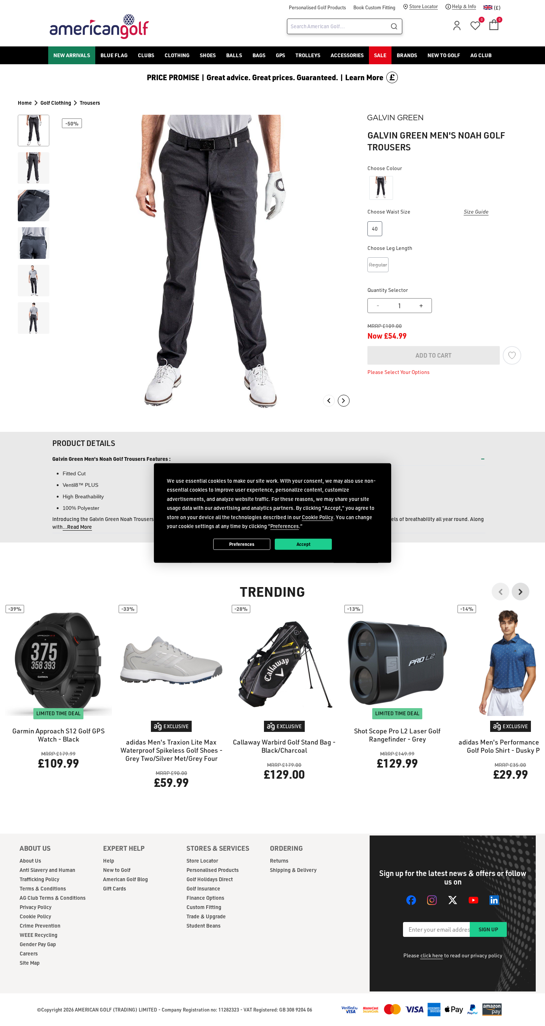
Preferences (241, 544)
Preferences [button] (284, 526)
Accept (303, 544)
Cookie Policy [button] (317, 517)
